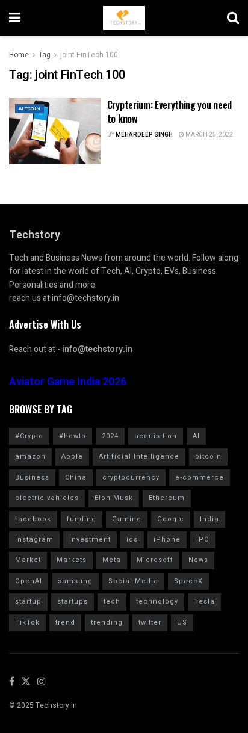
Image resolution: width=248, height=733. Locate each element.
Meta (111, 560)
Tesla (204, 601)
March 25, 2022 (208, 135)
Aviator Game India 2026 (67, 381)
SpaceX (188, 581)
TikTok (27, 622)
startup (28, 601)
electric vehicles (47, 498)
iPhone (167, 539)
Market (28, 560)
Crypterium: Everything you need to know (169, 111)
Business (32, 477)
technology (157, 601)
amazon (30, 456)
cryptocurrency (131, 477)
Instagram (34, 539)
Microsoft (155, 560)
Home (19, 54)
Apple (72, 456)
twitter (149, 622)
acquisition (155, 436)
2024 (110, 436)
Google (170, 519)
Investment (90, 539)
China (76, 477)
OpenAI (28, 581)
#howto (72, 436)
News (198, 560)
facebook (33, 519)
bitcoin (208, 456)
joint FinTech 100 (89, 54)
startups (72, 601)
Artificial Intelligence (139, 456)
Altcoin (29, 108)
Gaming (126, 519)
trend (65, 622)
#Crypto (29, 436)
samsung (75, 581)
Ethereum (167, 498)
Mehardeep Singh (144, 135)
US (182, 622)
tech (112, 601)
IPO (202, 539)
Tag (45, 54)
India (209, 519)
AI (196, 436)
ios (132, 539)
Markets (72, 560)
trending (107, 622)
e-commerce (199, 477)
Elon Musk (114, 498)
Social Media (133, 581)
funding (81, 519)
